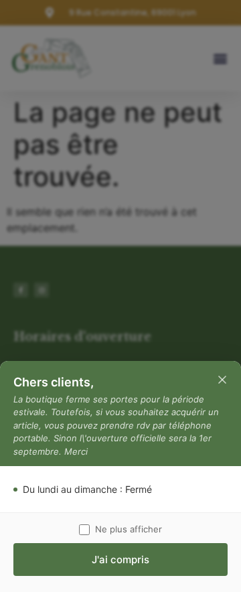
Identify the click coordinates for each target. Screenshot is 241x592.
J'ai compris (120, 559)
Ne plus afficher (128, 529)
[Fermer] (222, 380)
